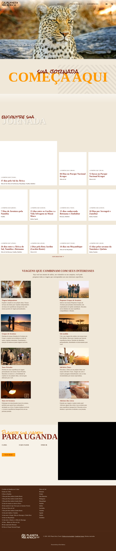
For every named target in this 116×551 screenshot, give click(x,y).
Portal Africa (76, 4)
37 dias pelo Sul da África (13, 181)
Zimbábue (41, 517)
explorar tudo (57, 256)
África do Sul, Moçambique (66, 249)
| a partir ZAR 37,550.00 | (67, 243)
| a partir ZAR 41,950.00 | (96, 208)
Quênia (41, 506)
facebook (78, 491)
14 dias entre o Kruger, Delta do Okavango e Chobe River (17, 515)
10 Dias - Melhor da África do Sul (10, 522)
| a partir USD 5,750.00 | (67, 208)
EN (106, 4)
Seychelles (42, 508)
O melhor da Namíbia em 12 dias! (10, 489)
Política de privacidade (68, 536)
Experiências (92, 4)
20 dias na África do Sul (8, 508)
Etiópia (41, 494)
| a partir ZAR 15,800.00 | (67, 170)
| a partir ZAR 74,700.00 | (8, 243)
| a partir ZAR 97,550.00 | (8, 177)
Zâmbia (41, 515)
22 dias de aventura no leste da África (11, 503)
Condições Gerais (79, 536)
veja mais (9, 455)
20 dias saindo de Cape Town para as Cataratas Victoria (16, 506)
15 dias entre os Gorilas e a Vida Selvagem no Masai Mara (42, 213)
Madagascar (42, 498)
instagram (82, 491)
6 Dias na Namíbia (6, 494)
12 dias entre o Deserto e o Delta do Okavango (14, 520)
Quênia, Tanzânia (93, 216)
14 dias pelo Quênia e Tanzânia (10, 513)
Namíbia (3, 216)
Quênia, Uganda (34, 219)
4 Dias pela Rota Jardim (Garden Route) (12, 498)
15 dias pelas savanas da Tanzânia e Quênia (100, 247)
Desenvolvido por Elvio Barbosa (58, 544)
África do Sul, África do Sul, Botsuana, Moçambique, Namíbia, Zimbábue (18, 183)
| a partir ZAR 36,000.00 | (8, 208)
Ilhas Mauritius (43, 496)
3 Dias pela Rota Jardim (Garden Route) (12, 501)
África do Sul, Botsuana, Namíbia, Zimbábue (11, 252)
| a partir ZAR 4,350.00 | (37, 243)
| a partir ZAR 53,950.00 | (37, 208)
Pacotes (60, 4)
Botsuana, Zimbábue (65, 216)
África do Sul (63, 179)
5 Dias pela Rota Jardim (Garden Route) (12, 496)
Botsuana (41, 491)
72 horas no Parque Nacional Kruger (98, 175)
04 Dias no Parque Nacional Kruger (11, 527)
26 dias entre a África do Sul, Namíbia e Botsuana (12, 247)
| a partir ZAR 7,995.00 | (96, 170)
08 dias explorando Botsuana (9, 524)
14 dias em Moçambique (71, 246)
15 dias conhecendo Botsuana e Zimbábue (70, 212)
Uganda (41, 513)
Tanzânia (41, 510)
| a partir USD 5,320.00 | (96, 243)
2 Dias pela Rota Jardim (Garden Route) (41, 247)
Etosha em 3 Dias (6, 491)
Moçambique (42, 501)
